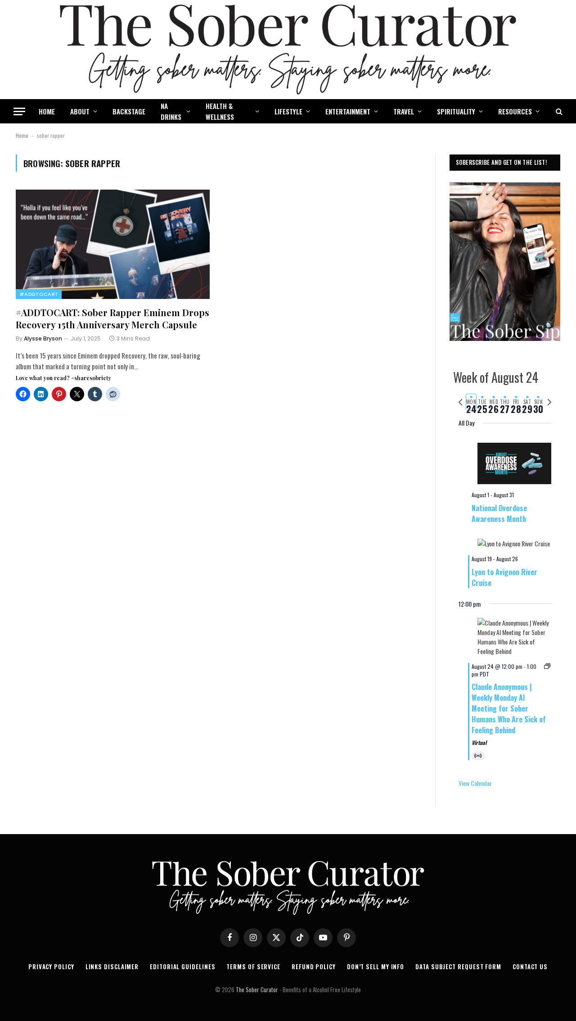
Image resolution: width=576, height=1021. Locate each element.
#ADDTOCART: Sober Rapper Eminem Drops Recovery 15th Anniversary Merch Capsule (112, 318)
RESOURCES (515, 111)
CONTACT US (530, 966)
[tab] (471, 402)
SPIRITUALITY (456, 111)
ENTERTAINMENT (347, 111)
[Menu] (19, 111)
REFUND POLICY (314, 966)
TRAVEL (403, 111)
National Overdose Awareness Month (499, 513)
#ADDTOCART (38, 294)
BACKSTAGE (128, 111)
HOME (47, 111)
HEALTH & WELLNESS (220, 111)
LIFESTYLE (288, 111)
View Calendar (475, 783)
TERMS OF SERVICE (253, 966)
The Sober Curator (257, 989)
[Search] (558, 111)
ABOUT (80, 111)
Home (22, 135)
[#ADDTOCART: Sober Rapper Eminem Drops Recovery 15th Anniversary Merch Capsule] (113, 244)
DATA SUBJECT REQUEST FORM (458, 966)
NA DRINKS (171, 111)
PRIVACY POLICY (51, 966)
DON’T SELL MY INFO (375, 966)
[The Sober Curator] (288, 49)
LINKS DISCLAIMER (112, 966)
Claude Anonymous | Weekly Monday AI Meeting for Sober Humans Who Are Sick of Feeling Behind (509, 708)
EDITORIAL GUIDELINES (182, 966)
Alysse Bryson (43, 338)
